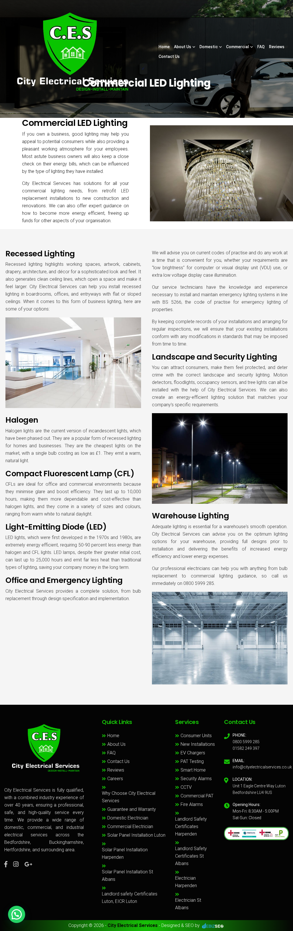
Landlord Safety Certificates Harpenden (191, 826)
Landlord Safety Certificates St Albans (191, 856)
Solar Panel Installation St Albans (127, 875)
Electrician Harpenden (186, 881)
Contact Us (169, 56)
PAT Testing (192, 761)
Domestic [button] (208, 46)
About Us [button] (182, 46)
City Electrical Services (133, 925)
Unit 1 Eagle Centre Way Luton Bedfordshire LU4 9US (259, 789)
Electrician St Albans (188, 903)
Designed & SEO (177, 925)
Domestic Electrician (127, 818)
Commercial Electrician (130, 826)
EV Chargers (193, 753)
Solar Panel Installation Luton (136, 835)
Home (164, 46)
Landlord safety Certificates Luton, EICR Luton (129, 897)
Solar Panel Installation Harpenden (125, 853)
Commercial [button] (237, 46)
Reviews (276, 46)
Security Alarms (196, 778)
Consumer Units (196, 735)
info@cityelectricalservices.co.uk (262, 767)
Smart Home (193, 770)
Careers (115, 778)
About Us (116, 744)
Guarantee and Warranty (131, 809)
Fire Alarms (192, 804)
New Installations (198, 744)
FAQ (261, 46)
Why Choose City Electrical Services (128, 797)
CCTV (186, 787)
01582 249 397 (246, 748)
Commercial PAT (197, 796)
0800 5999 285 (246, 741)
